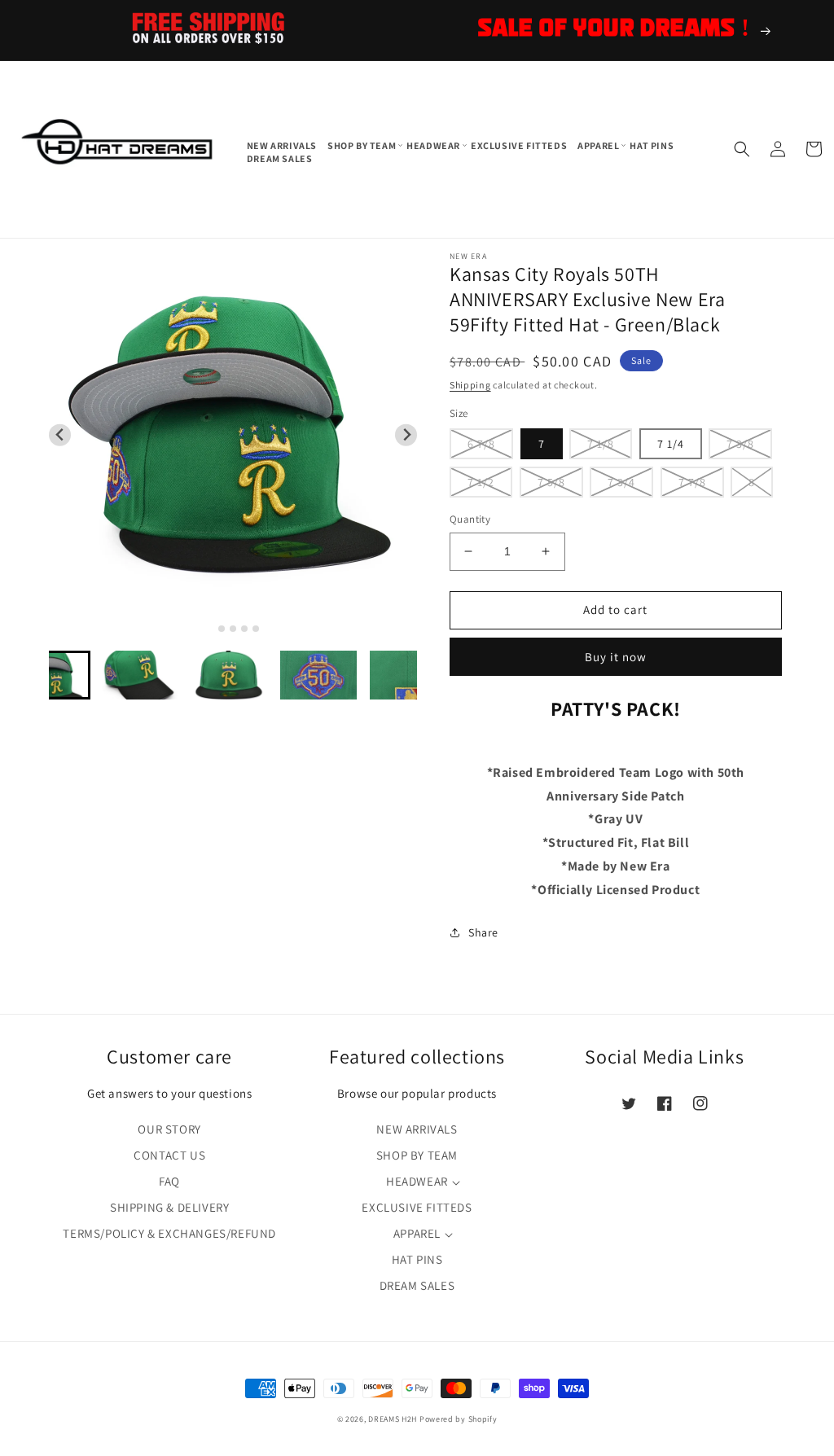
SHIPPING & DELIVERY (169, 1207)
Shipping (470, 385)
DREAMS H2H (392, 1419)
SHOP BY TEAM (417, 1155)
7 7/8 (692, 482)
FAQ (169, 1181)
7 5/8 (551, 482)
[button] (362, 145)
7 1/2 (480, 482)
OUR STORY (169, 1129)
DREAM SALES (417, 1285)
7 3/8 (740, 443)
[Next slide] (406, 435)
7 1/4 (670, 443)
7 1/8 (600, 443)
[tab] (210, 628)
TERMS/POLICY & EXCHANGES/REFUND (169, 1233)
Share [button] (483, 932)
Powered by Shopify (458, 1419)
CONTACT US (169, 1155)
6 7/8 (481, 443)
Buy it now (616, 656)
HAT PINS (417, 1259)
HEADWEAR (417, 1181)
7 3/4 (621, 482)
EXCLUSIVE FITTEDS (417, 1207)
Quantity (470, 519)
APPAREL (417, 1233)
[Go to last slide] (60, 435)
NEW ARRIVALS (416, 1129)
